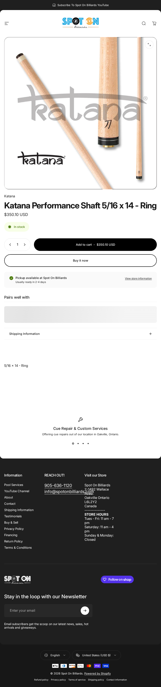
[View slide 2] (77, 443)
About (8, 497)
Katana (9, 196)
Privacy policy (58, 679)
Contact (10, 503)
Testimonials (13, 516)
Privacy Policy (14, 528)
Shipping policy (96, 679)
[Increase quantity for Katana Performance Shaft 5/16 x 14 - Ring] (25, 245)
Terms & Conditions (18, 547)
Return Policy (13, 541)
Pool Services (13, 485)
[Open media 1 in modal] (149, 44)
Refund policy (41, 679)
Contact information (116, 679)
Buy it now (80, 260)
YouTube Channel (16, 491)
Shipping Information (19, 510)
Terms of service (77, 679)
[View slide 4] (88, 443)
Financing (10, 535)
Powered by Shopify (97, 673)
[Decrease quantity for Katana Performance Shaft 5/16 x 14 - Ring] (9, 245)
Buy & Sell (11, 522)
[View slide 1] (72, 443)
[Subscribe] (85, 610)
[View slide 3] (83, 443)
